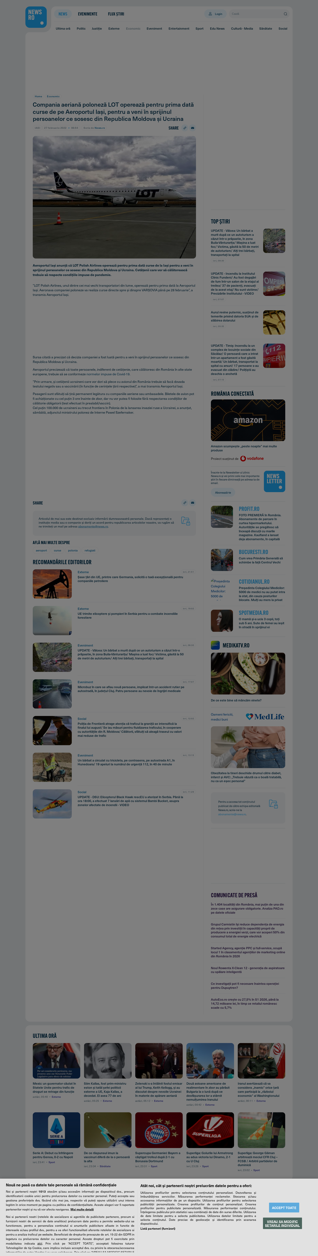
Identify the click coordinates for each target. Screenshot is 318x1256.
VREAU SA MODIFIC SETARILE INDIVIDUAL (282, 1223)
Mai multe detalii (82, 1209)
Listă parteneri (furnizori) (157, 1228)
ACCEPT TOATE (284, 1207)
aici (39, 1243)
